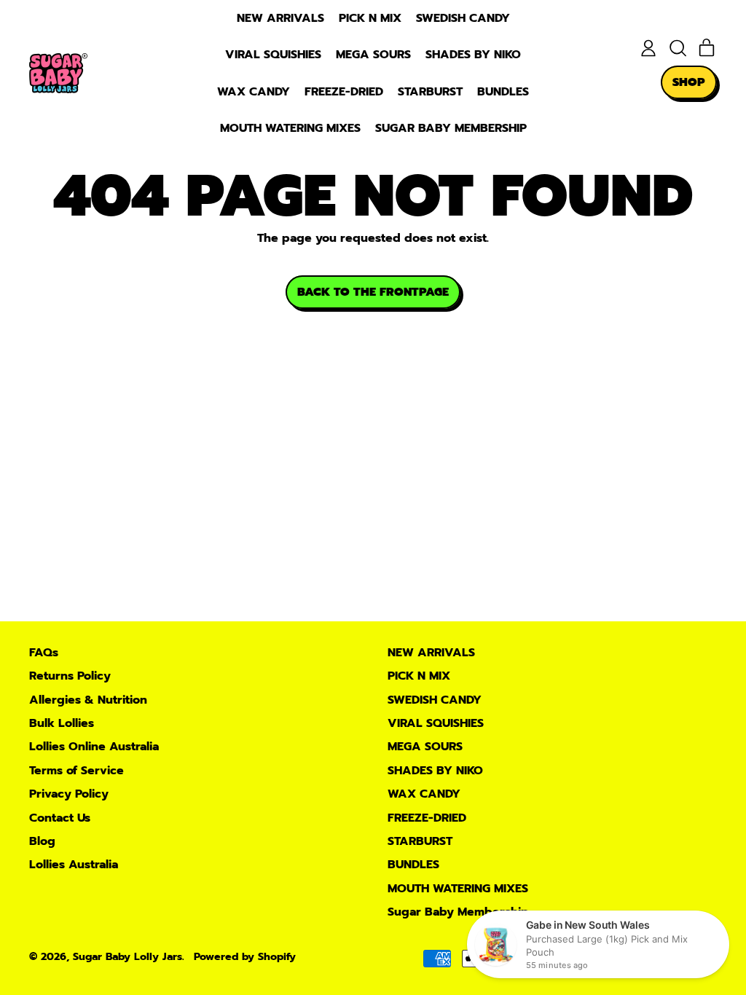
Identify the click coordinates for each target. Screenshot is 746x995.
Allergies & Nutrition (88, 700)
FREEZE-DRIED (344, 92)
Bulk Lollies (61, 723)
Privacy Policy (69, 794)
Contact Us (59, 818)
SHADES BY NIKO (473, 54)
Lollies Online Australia (94, 746)
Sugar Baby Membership (451, 128)
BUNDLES (503, 92)
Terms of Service (76, 770)
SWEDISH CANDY (463, 18)
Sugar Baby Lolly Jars (127, 956)
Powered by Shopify (245, 956)
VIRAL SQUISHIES (273, 54)
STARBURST (430, 92)
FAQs (43, 652)
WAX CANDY (253, 92)
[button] (677, 48)
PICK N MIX (370, 18)
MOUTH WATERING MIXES (290, 128)
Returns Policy (70, 676)
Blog (42, 841)
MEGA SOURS (373, 54)
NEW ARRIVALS (280, 18)
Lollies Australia (73, 864)
